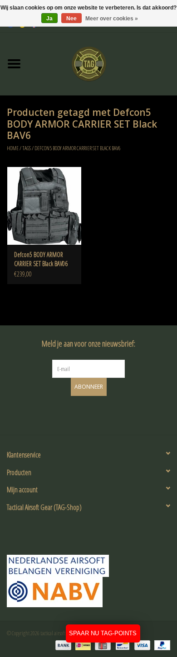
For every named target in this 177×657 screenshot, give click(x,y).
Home (13, 148)
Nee (71, 18)
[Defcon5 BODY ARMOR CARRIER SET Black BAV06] (44, 206)
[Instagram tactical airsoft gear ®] (96, 414)
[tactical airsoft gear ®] (102, 63)
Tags (26, 148)
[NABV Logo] (88, 592)
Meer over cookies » (111, 18)
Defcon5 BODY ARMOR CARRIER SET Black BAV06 (41, 259)
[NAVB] (88, 566)
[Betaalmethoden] (62, 644)
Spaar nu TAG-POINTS (103, 633)
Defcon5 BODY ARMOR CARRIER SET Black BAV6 (77, 148)
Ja (49, 18)
